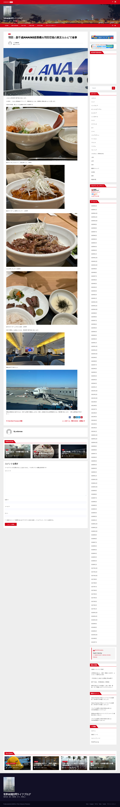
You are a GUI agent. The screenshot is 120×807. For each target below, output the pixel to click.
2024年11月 (94, 261)
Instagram (14, 25)
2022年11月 (94, 350)
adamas (17, 42)
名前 (6, 499)
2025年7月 (94, 231)
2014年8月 (94, 638)
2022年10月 (94, 353)
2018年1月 (94, 564)
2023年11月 (94, 305)
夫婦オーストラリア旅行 (98, 669)
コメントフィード (95, 738)
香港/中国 (93, 179)
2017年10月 (94, 575)
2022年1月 (94, 387)
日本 (7, 449)
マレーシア (94, 150)
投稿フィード (94, 734)
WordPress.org (95, 742)
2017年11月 (94, 572)
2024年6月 (94, 279)
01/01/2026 (66, 767)
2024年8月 (94, 272)
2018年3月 (94, 557)
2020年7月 (94, 453)
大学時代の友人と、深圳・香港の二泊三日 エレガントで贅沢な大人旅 (45, 765)
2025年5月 (94, 239)
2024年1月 (94, 298)
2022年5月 (94, 372)
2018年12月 (94, 523)
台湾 (92, 161)
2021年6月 (94, 413)
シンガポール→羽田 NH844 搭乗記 (73, 421)
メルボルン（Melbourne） (98, 153)
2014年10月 (94, 634)
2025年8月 (94, 228)
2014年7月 (94, 642)
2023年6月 (94, 324)
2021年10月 (94, 398)
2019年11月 (94, 483)
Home (6, 25)
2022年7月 (94, 364)
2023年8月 (94, 316)
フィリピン (94, 138)
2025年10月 (94, 220)
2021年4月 (94, 420)
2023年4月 (94, 331)
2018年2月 (94, 560)
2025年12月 (94, 213)
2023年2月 (94, 339)
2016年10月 (94, 620)
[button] (112, 25)
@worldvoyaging (99, 650)
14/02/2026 (9, 767)
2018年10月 (94, 531)
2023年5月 (94, 328)
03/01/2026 (38, 767)
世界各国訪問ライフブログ (12, 18)
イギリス (93, 98)
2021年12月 (94, 390)
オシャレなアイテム (96, 109)
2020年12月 (94, 435)
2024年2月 (94, 294)
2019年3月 (94, 512)
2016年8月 (94, 627)
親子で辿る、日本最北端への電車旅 (17, 452)
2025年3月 (94, 246)
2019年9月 (94, 490)
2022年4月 (94, 376)
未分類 (93, 172)
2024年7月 (94, 276)
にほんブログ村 (95, 196)
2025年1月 (94, 254)
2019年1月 (94, 520)
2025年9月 (94, 224)
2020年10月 (94, 442)
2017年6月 (94, 590)
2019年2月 (94, 516)
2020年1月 (94, 475)
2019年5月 (94, 505)
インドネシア (94, 105)
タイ (92, 127)
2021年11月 (94, 394)
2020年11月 (94, 438)
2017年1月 (94, 608)
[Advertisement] (103, 69)
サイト (6, 513)
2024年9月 (94, 268)
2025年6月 (94, 235)
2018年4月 (94, 553)
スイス (93, 120)
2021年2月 (94, 427)
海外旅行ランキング (95, 192)
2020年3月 (94, 468)
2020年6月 (94, 457)
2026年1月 (94, 209)
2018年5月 (94, 549)
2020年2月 (94, 472)
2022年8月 (94, 361)
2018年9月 (94, 535)
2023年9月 (94, 313)
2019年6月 (94, 501)
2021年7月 (94, 409)
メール (7, 506)
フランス (93, 142)
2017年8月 (94, 583)
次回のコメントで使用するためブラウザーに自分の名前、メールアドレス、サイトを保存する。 (30, 520)
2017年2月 (94, 605)
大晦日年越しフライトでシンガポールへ (73, 452)
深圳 (92, 175)
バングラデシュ (95, 135)
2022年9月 (94, 357)
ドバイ (93, 131)
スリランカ (94, 124)
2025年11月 (94, 217)
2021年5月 (94, 416)
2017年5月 (94, 594)
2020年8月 (94, 450)
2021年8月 (94, 405)
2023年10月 (94, 309)
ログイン (93, 730)
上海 (92, 157)
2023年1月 (94, 342)
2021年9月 (94, 401)
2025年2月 (94, 250)
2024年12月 (94, 257)
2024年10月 (94, 265)
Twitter (31, 25)
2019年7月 (94, 498)
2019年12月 (94, 479)
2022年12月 (94, 346)
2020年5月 (94, 461)
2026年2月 (94, 206)
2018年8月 (94, 538)
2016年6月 (94, 631)
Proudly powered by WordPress (9, 804)
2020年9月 (94, 446)
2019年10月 (94, 486)
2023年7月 (94, 320)
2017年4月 (94, 597)
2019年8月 (94, 494)
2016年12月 (94, 612)
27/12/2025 (94, 767)
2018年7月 (94, 542)
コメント (8, 470)
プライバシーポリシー (51, 25)
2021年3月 (94, 424)
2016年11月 (94, 616)
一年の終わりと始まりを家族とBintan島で (102, 678)
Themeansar (27, 804)
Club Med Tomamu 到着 (15, 421)
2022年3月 (94, 379)
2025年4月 (94, 242)
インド (93, 101)
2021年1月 (94, 431)
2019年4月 (94, 509)
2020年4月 (94, 464)
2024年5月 (94, 283)
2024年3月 (94, 291)
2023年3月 (94, 335)
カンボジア (94, 113)
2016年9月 (94, 623)
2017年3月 (94, 601)
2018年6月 (94, 546)
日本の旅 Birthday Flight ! (44, 453)
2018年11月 (94, 527)
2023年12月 (94, 302)
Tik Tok (23, 25)
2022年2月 (94, 383)
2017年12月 (94, 568)
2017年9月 (94, 579)
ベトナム (93, 146)
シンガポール (94, 116)
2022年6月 (94, 368)
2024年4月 (94, 287)
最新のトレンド (95, 168)
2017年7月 (94, 586)
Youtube (40, 25)
